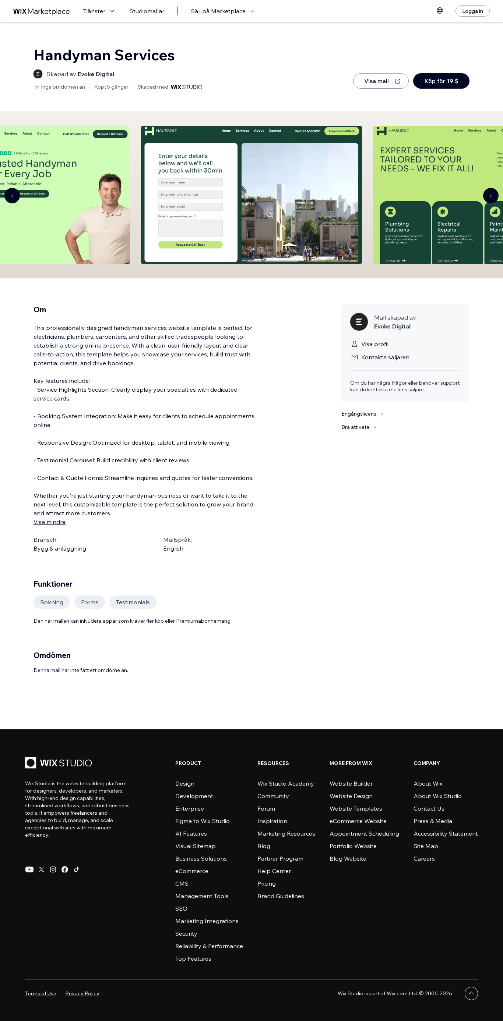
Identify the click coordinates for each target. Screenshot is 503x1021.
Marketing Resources (286, 833)
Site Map (426, 846)
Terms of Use (40, 993)
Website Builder (351, 783)
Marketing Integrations (207, 921)
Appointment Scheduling (364, 833)
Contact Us (429, 808)
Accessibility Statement (446, 833)
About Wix (428, 783)
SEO (181, 908)
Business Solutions (201, 858)
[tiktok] (76, 869)
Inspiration (272, 821)
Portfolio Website (353, 846)
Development (194, 796)
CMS (182, 883)
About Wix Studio (438, 796)
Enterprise (189, 808)
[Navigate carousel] (12, 195)
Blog (263, 846)
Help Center (274, 871)
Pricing (266, 883)
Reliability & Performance (209, 946)
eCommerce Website (358, 821)
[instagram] (53, 869)
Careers (424, 858)
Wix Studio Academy (285, 783)
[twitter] (41, 869)
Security (186, 933)
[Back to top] (471, 993)
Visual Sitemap (195, 846)
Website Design (351, 796)
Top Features (193, 958)
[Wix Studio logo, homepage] (59, 763)
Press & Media (433, 821)
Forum (266, 808)
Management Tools (202, 896)
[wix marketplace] (41, 11)
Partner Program (280, 858)
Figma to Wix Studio (202, 821)
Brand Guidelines (280, 896)
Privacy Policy (82, 993)
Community (273, 796)
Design (184, 783)
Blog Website (348, 858)
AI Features (191, 833)
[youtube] (29, 869)
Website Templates (356, 808)
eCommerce (191, 871)
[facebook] (64, 869)
